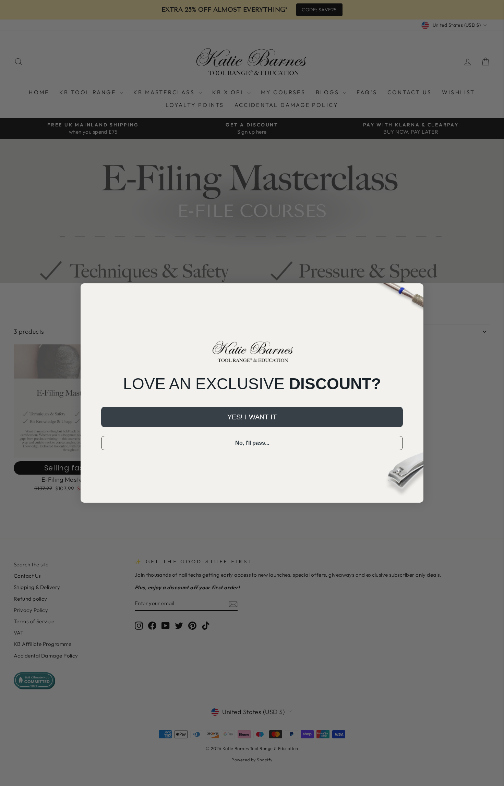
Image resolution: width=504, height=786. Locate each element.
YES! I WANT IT (252, 417)
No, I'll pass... (252, 443)
